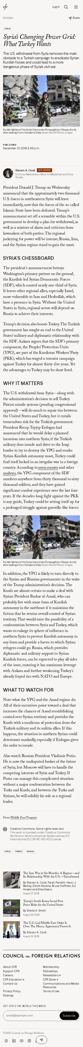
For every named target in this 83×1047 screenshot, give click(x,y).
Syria (7, 28)
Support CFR (11, 971)
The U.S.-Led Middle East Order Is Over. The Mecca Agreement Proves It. (47, 924)
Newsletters (50, 975)
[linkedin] (14, 1041)
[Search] (66, 7)
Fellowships (50, 971)
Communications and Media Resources (61, 985)
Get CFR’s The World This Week (24, 1006)
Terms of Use (51, 991)
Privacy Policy (12, 991)
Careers (8, 975)
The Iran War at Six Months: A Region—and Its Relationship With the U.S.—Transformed (51, 875)
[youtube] (22, 1041)
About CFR (10, 967)
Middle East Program (23, 817)
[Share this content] (41, 1040)
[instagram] (29, 1041)
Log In (56, 7)
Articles (8, 18)
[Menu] (76, 7)
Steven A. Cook (25, 170)
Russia (30, 851)
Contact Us (10, 983)
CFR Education (12, 979)
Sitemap (8, 995)
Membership (51, 967)
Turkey (19, 851)
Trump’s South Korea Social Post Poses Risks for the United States (43, 903)
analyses (9, 473)
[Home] (5, 7)
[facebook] (6, 1041)
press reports (48, 468)
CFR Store (49, 979)
